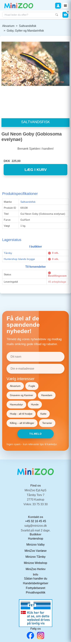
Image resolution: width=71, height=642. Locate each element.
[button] (58, 5)
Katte (43, 413)
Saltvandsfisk (27, 25)
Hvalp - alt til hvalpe (21, 413)
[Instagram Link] (40, 635)
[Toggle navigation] (65, 6)
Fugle (32, 385)
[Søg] (56, 15)
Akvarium (8, 25)
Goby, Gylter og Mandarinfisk (25, 30)
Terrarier (47, 423)
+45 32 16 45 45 (35, 521)
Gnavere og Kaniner (21, 395)
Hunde (35, 404)
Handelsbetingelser (35, 583)
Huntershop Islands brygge (19, 259)
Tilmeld (35, 433)
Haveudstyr (16, 404)
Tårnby (8, 253)
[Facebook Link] (30, 635)
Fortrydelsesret (35, 588)
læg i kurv (36, 170)
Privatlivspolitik (35, 592)
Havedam (46, 395)
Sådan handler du (35, 578)
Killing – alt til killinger (22, 423)
